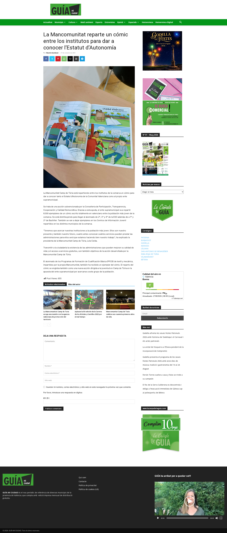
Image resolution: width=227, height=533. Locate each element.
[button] (180, 22)
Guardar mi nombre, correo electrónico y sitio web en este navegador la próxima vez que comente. (88, 387)
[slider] (187, 518)
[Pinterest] (58, 58)
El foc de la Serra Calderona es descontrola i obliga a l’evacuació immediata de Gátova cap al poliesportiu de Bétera (162, 389)
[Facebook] (46, 58)
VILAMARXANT (147, 257)
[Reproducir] (158, 518)
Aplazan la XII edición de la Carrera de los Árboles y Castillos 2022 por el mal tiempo (88, 314)
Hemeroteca (147, 22)
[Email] (70, 58)
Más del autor (74, 284)
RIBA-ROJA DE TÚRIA (150, 254)
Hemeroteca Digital (164, 22)
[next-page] (49, 324)
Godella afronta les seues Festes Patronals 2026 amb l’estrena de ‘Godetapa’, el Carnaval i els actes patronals (163, 337)
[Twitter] (52, 58)
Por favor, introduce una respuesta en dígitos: (62, 392)
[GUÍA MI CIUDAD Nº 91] (155, 176)
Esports (99, 22)
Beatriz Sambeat (52, 53)
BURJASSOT (146, 240)
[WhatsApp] (64, 58)
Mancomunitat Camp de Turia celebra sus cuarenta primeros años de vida (120, 314)
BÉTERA (144, 259)
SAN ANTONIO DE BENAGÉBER (154, 251)
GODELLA (145, 243)
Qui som (82, 477)
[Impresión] (76, 58)
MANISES (145, 246)
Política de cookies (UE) (89, 489)
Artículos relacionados (55, 284)
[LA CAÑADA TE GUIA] (162, 210)
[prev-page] (45, 324)
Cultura (72, 22)
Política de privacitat (88, 485)
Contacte (82, 481)
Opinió (120, 22)
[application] (189, 501)
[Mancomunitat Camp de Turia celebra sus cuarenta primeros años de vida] (120, 299)
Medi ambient (87, 22)
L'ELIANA (144, 248)
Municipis (59, 22)
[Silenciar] (216, 518)
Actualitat (47, 22)
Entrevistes (110, 22)
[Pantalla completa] (221, 518)
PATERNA (145, 237)
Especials (132, 22)
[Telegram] (82, 58)
